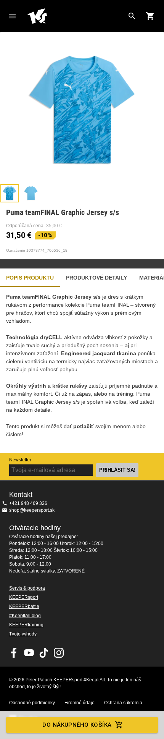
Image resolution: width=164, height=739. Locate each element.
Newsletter (20, 459)
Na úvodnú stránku (75, 16)
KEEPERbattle (24, 606)
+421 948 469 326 (28, 503)
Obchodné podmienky (32, 702)
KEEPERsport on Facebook (14, 653)
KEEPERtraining (26, 624)
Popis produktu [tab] (30, 278)
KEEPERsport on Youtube (29, 653)
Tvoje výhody (23, 634)
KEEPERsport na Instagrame (59, 653)
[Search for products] (132, 16)
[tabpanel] (82, 370)
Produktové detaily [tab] (96, 278)
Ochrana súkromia (123, 702)
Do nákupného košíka (76, 724)
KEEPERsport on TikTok (44, 653)
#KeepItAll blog (25, 615)
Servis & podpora (27, 588)
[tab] (9, 193)
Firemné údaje (79, 702)
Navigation (12, 16)
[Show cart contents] (150, 16)
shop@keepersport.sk (32, 510)
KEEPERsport (23, 597)
